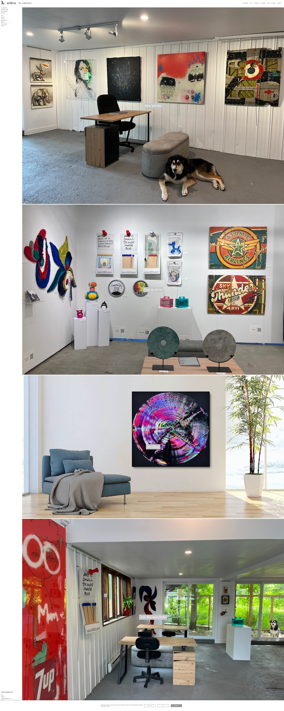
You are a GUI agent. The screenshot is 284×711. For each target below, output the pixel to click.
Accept (176, 705)
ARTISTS (3, 13)
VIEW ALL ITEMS (4, 11)
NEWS (2, 695)
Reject (163, 705)
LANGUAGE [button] (245, 3)
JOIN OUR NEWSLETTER (7, 692)
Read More (149, 705)
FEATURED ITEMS (4, 9)
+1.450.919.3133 (26, 3)
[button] (3, 15)
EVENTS (2, 696)
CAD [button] (251, 3)
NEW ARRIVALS (4, 8)
